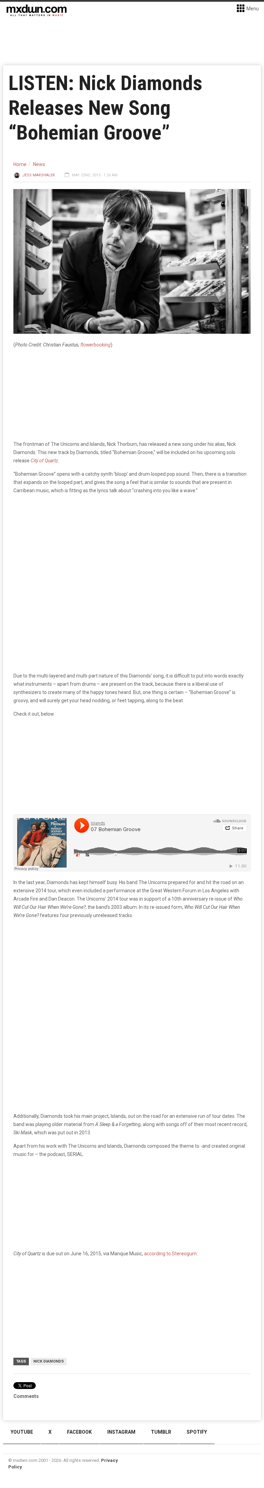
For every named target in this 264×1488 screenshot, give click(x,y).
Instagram (121, 1432)
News (39, 164)
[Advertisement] (132, 978)
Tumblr (161, 1432)
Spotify (197, 1432)
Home (19, 164)
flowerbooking (95, 345)
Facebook (79, 1432)
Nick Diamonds (48, 1361)
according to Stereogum (170, 1253)
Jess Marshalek (38, 175)
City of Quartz (44, 460)
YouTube (22, 1432)
